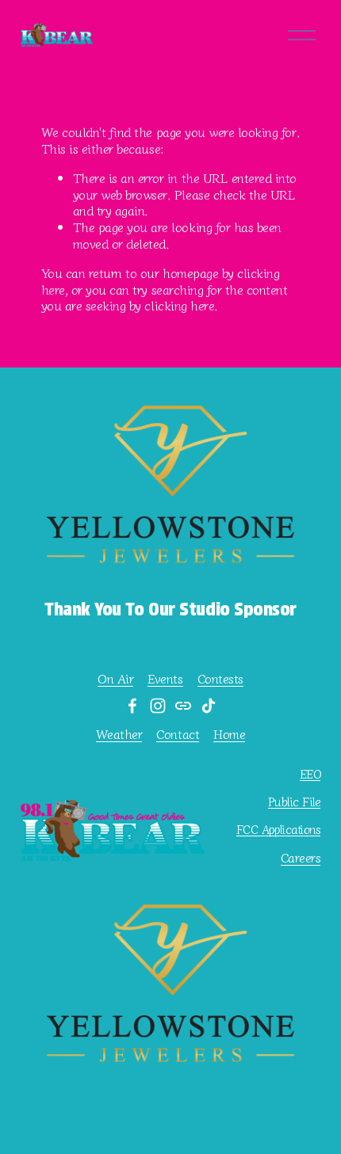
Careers (301, 857)
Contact (177, 734)
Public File (294, 801)
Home (229, 734)
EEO (310, 773)
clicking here (179, 304)
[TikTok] (208, 706)
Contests (220, 678)
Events (165, 678)
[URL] (183, 706)
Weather (119, 734)
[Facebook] (132, 706)
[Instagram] (158, 706)
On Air (115, 678)
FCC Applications (278, 828)
